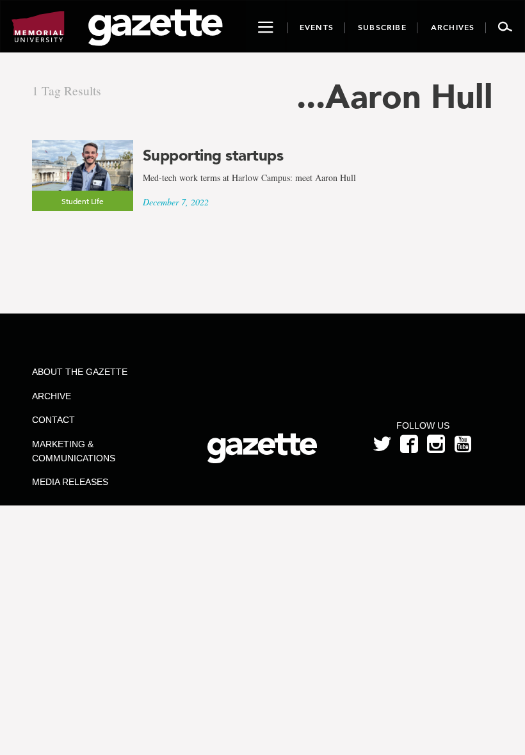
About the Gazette (79, 372)
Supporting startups (213, 155)
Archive (51, 396)
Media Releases (70, 482)
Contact (53, 420)
